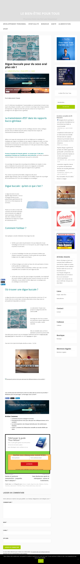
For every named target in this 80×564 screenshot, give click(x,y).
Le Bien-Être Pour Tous (40, 13)
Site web (5, 538)
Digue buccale (34, 484)
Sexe (33, 486)
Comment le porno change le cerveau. (23, 418)
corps (18, 213)
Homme (7, 486)
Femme (46, 484)
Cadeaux (59, 325)
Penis (23, 486)
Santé (53, 24)
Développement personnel (14, 24)
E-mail (5, 530)
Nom (5, 522)
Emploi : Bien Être (61, 294)
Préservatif (29, 486)
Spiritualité (33, 24)
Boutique (29, 336)
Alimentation (65, 24)
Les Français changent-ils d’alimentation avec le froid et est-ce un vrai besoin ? (65, 275)
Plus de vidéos (70, 176)
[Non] (78, 559)
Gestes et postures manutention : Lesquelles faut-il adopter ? (13, 477)
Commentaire (7, 502)
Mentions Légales (61, 352)
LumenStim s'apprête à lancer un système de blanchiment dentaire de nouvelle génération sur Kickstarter (65, 167)
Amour (24, 484)
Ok (41, 561)
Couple (28, 484)
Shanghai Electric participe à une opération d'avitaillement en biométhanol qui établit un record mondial (65, 123)
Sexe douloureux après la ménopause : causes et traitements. (40, 477)
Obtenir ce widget (61, 178)
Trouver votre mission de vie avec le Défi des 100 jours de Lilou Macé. (65, 281)
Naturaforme (60, 298)
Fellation (41, 484)
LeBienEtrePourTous (13, 71)
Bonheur (45, 24)
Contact (59, 312)
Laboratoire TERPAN (15, 486)
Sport (5, 29)
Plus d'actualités (61, 176)
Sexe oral (38, 486)
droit (33, 166)
